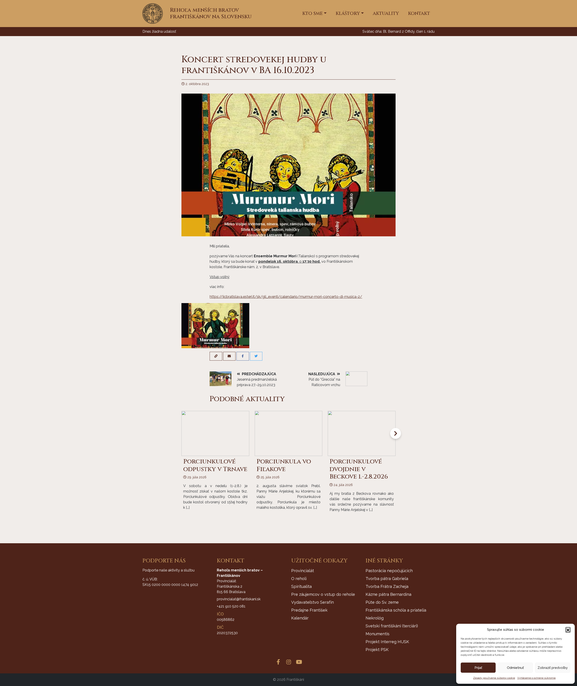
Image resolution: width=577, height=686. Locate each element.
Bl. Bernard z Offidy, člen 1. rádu (409, 31)
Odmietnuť (515, 668)
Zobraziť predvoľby (553, 668)
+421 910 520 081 (231, 606)
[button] (568, 629)
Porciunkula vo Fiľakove (283, 465)
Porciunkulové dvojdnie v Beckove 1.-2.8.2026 (359, 469)
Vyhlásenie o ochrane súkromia (536, 677)
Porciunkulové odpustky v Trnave (215, 465)
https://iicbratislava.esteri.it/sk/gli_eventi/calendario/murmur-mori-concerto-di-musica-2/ (286, 297)
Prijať (478, 668)
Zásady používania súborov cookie (494, 677)
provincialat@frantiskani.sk (239, 599)
